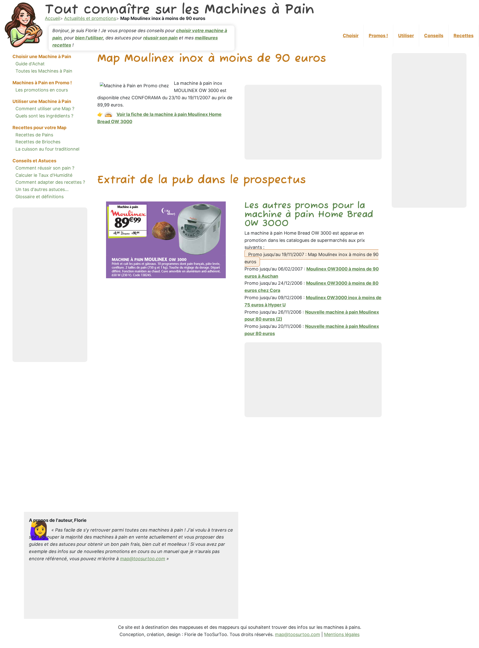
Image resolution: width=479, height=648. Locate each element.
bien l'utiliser (89, 37)
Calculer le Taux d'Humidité (43, 175)
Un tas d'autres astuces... (42, 189)
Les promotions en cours (41, 89)
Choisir (351, 35)
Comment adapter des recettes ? (50, 182)
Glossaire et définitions (39, 196)
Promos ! (378, 35)
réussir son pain (160, 37)
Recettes (464, 35)
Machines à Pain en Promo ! (42, 82)
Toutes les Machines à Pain (43, 70)
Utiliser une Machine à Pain (41, 101)
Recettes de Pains (34, 134)
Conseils (433, 35)
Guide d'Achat (30, 63)
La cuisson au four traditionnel (47, 149)
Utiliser (406, 35)
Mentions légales (341, 634)
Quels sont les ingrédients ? (44, 115)
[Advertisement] (49, 284)
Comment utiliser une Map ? (44, 108)
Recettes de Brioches (37, 141)
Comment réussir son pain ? (44, 167)
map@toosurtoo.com (142, 558)
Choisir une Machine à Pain (41, 56)
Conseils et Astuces (34, 160)
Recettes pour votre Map (39, 127)
